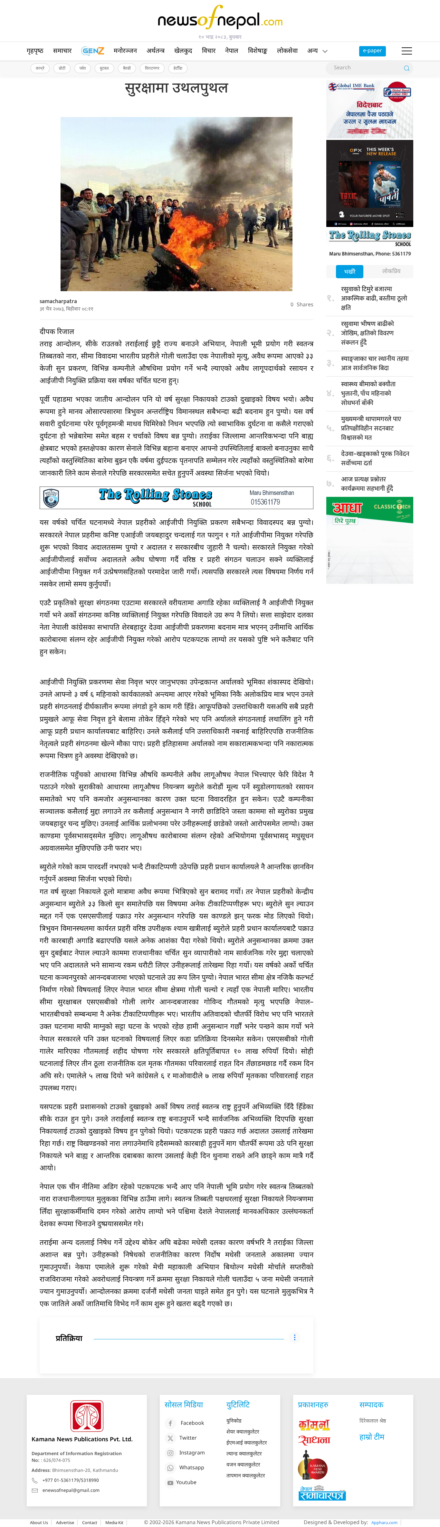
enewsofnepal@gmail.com (71, 1491)
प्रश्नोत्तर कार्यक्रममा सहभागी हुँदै (367, 484)
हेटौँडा (178, 68)
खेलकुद (183, 51)
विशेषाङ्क (257, 51)
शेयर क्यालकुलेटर (242, 1432)
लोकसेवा (287, 51)
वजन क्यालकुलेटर (243, 1465)
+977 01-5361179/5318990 (71, 1481)
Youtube (186, 1483)
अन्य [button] (312, 51)
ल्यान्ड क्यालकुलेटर (244, 1454)
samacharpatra (58, 301)
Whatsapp (191, 1468)
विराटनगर (152, 68)
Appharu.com (384, 1522)
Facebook (192, 1423)
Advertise (65, 1522)
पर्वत (83, 68)
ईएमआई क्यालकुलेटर (246, 1443)
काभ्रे (40, 68)
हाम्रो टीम (371, 1438)
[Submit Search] (406, 68)
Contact (89, 1522)
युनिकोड (234, 1421)
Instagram (192, 1453)
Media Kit (114, 1522)
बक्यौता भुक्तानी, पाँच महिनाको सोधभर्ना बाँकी (368, 394)
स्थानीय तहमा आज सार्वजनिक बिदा (375, 363)
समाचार (62, 51)
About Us (39, 1522)
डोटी (62, 68)
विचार (208, 51)
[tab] (350, 272)
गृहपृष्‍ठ (35, 51)
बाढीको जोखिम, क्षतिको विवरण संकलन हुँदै (367, 333)
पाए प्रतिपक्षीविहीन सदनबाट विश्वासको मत (371, 428)
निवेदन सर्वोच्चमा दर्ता (375, 458)
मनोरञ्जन (125, 51)
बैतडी (127, 68)
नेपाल (231, 51)
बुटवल (104, 68)
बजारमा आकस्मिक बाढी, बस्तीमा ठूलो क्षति (374, 298)
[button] (406, 51)
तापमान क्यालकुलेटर (245, 1476)
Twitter (188, 1438)
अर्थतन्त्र (156, 51)
